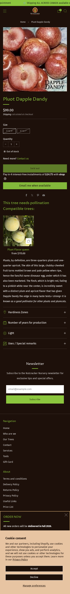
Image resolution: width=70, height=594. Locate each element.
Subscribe (35, 399)
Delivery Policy (11, 484)
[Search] (65, 11)
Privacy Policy (20, 559)
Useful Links (9, 501)
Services (7, 450)
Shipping (7, 114)
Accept (34, 568)
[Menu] (4, 11)
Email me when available (35, 185)
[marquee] (35, 3)
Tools (6, 456)
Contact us (23, 158)
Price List (8, 507)
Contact (7, 445)
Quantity (7, 139)
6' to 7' (23, 131)
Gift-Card (8, 462)
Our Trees (8, 439)
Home (23, 22)
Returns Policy (11, 490)
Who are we (9, 433)
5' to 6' (9, 131)
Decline (34, 577)
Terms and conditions (15, 478)
